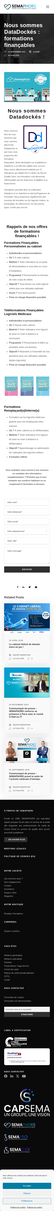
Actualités (13, 55)
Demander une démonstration (17, 1001)
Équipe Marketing (22, 655)
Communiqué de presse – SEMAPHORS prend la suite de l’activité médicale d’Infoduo (26, 776)
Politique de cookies (18, 1207)
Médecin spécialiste (13, 959)
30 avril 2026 (16, 640)
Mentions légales (15, 849)
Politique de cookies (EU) (19, 856)
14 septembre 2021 (17, 52)
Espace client (10, 892)
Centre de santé (11, 969)
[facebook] (5, 1076)
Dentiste (8, 962)
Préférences (27, 1201)
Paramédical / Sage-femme (16, 966)
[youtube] (24, 1076)
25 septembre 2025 (19, 770)
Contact (7, 885)
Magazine (8, 896)
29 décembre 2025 (19, 705)
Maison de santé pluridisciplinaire (19, 973)
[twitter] (17, 1076)
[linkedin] (11, 1076)
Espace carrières (12, 931)
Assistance (9, 889)
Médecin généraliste (13, 955)
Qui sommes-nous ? (13, 878)
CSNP (7, 980)
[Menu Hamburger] (47, 7)
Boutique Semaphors (13, 913)
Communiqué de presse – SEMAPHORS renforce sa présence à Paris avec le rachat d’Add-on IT (26, 712)
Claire (36, 52)
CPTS (7, 976)
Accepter (27, 1186)
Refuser (27, 1193)
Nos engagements (12, 882)
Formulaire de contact (14, 997)
